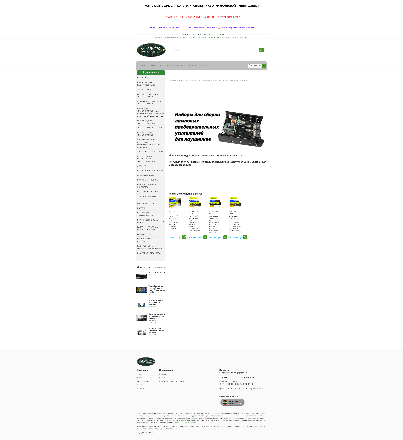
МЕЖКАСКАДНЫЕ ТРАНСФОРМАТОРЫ (146, 122)
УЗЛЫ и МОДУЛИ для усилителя (146, 197)
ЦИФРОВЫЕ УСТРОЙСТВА (149, 253)
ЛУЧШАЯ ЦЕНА (144, 90)
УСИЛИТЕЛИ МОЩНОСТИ (148, 180)
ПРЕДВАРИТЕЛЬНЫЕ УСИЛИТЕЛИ (146, 186)
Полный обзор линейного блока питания (156, 330)
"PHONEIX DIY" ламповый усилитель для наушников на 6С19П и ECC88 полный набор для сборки (214, 222)
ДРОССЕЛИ (142, 166)
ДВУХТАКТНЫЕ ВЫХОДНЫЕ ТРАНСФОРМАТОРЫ (149, 102)
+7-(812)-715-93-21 (227, 377)
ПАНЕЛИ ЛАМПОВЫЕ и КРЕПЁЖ (147, 240)
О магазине (156, 65)
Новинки (162, 374)
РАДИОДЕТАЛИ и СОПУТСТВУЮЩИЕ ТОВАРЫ (149, 247)
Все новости (159, 267)
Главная (143, 65)
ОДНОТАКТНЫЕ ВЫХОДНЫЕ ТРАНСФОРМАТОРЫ (150, 95)
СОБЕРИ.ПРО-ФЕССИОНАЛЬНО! (186, 423)
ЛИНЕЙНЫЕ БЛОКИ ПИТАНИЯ (150, 152)
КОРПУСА (141, 208)
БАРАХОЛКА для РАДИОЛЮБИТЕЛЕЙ (146, 83)
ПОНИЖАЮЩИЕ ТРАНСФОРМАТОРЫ (146, 133)
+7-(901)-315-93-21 (247, 377)
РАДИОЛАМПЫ (144, 234)
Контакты (203, 65)
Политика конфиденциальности (171, 381)
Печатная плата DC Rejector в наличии (156, 302)
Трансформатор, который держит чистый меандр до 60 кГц (157, 289)
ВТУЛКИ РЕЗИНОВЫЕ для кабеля (148, 221)
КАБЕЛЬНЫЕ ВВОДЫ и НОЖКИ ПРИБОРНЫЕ (147, 228)
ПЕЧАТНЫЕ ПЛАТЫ (145, 203)
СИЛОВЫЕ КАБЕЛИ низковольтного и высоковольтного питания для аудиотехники (150, 143)
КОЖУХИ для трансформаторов (145, 214)
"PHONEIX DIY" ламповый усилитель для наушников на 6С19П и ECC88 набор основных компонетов (235, 221)
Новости (191, 65)
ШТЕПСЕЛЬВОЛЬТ (157, 272)
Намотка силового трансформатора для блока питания (157, 317)
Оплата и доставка (174, 65)
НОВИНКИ (142, 78)
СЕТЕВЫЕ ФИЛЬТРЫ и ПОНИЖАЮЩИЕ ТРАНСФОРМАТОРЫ (147, 158)
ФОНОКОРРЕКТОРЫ (146, 175)
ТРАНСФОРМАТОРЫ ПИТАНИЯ (150, 128)
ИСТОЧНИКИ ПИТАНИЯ (147, 192)
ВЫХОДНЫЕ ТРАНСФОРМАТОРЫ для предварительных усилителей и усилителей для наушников (150, 112)
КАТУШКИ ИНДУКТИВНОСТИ (150, 171)
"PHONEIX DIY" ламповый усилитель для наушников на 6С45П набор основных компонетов (194, 221)
